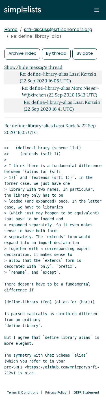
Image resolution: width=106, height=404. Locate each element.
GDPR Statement (86, 392)
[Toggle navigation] (97, 10)
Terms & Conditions (22, 392)
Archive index (22, 53)
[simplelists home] (21, 10)
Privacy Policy (55, 392)
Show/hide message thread (33, 67)
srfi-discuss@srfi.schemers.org (58, 29)
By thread (56, 53)
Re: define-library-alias (46, 88)
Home (11, 29)
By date (85, 53)
